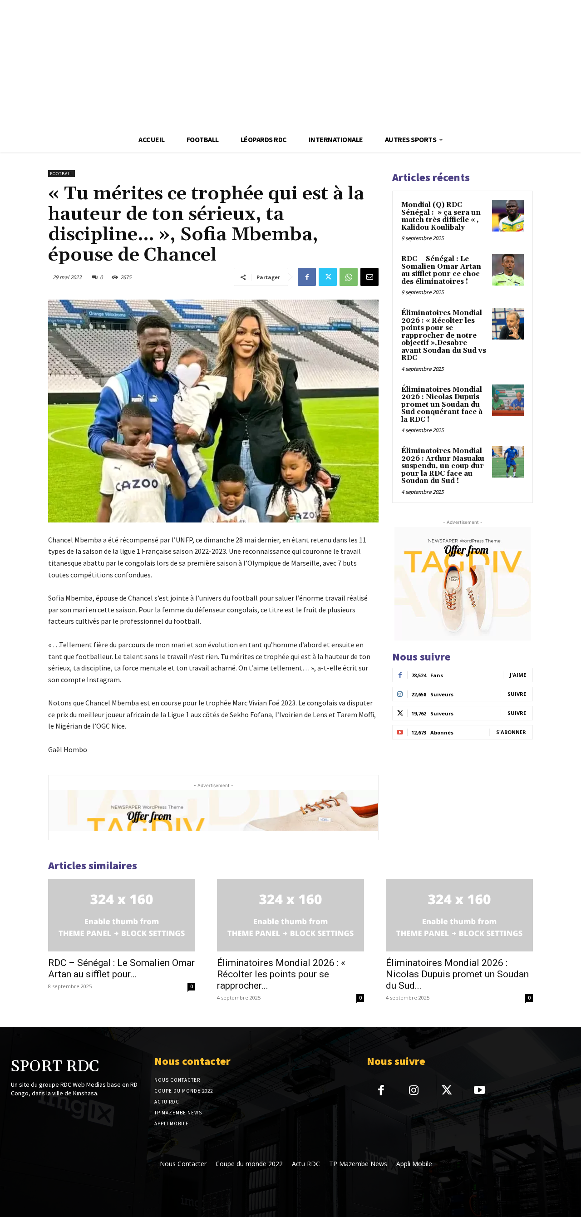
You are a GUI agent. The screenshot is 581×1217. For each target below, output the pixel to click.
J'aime (518, 674)
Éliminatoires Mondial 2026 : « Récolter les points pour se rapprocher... (281, 974)
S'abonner (511, 732)
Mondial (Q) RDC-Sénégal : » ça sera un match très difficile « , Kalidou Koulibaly (441, 216)
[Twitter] (328, 277)
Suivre (516, 693)
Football (61, 174)
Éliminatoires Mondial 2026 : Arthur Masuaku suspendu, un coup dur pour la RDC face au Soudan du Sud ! (442, 466)
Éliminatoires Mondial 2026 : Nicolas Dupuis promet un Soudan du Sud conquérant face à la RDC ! (442, 404)
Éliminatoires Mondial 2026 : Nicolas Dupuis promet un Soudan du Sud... (457, 974)
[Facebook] (307, 277)
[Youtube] (479, 1091)
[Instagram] (413, 1091)
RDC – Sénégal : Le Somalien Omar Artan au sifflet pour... (121, 968)
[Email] (369, 277)
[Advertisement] (272, 63)
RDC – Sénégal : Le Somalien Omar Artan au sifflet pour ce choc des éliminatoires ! (441, 270)
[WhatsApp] (349, 277)
